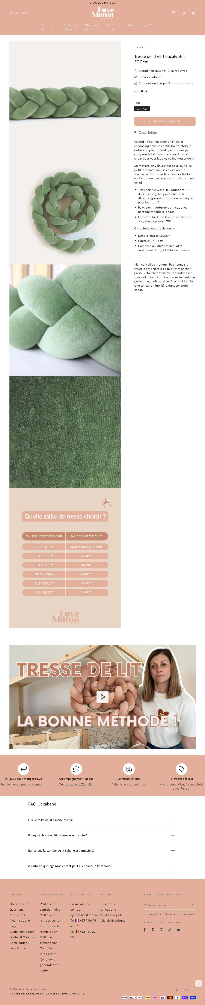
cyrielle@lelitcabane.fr (86, 915)
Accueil (139, 47)
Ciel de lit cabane (113, 920)
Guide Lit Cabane (21, 937)
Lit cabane (108, 904)
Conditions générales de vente (49, 964)
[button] (174, 13)
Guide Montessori (21, 931)
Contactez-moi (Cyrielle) (76, 784)
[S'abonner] (193, 905)
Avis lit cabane (19, 920)
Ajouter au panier (165, 121)
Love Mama (26, 988)
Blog (12, 926)
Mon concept (18, 904)
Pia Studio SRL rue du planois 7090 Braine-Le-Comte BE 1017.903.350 (47, 993)
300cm (142, 109)
